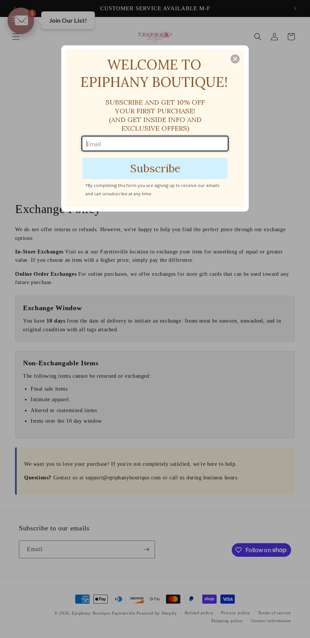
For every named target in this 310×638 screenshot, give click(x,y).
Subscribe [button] (155, 168)
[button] (235, 58)
